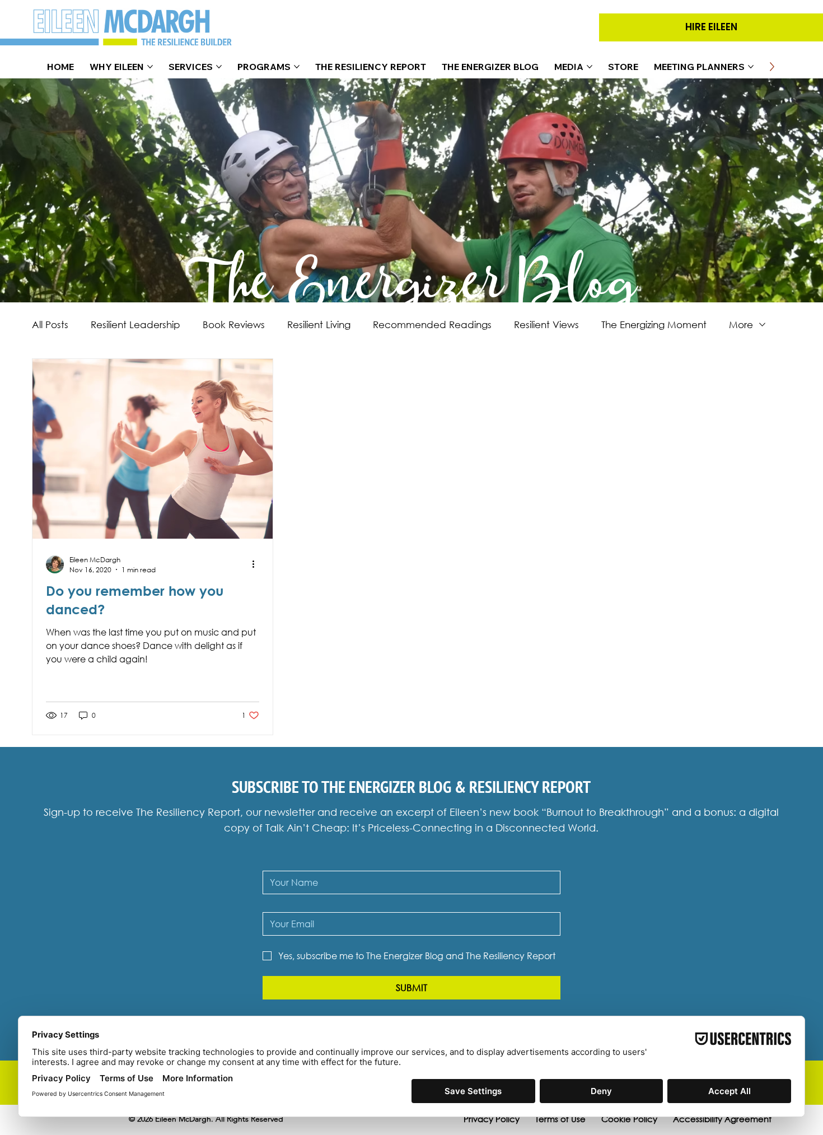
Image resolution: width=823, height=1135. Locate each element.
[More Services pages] (219, 66)
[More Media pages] (589, 66)
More (741, 324)
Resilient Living (318, 324)
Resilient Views (546, 324)
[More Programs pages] (297, 66)
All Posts (50, 324)
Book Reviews (234, 324)
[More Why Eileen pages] (150, 66)
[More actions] (257, 564)
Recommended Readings (432, 324)
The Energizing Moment (654, 324)
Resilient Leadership (135, 324)
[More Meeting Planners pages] (751, 66)
